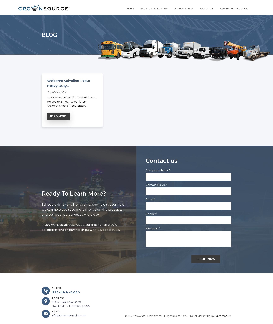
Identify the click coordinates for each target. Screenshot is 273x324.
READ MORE (58, 116)
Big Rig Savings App (154, 8)
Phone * (151, 213)
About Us (206, 8)
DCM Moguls (223, 316)
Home (130, 8)
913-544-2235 (66, 292)
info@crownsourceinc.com (69, 315)
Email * (150, 199)
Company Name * (158, 170)
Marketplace (184, 8)
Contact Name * (156, 184)
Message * (153, 228)
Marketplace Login (233, 8)
